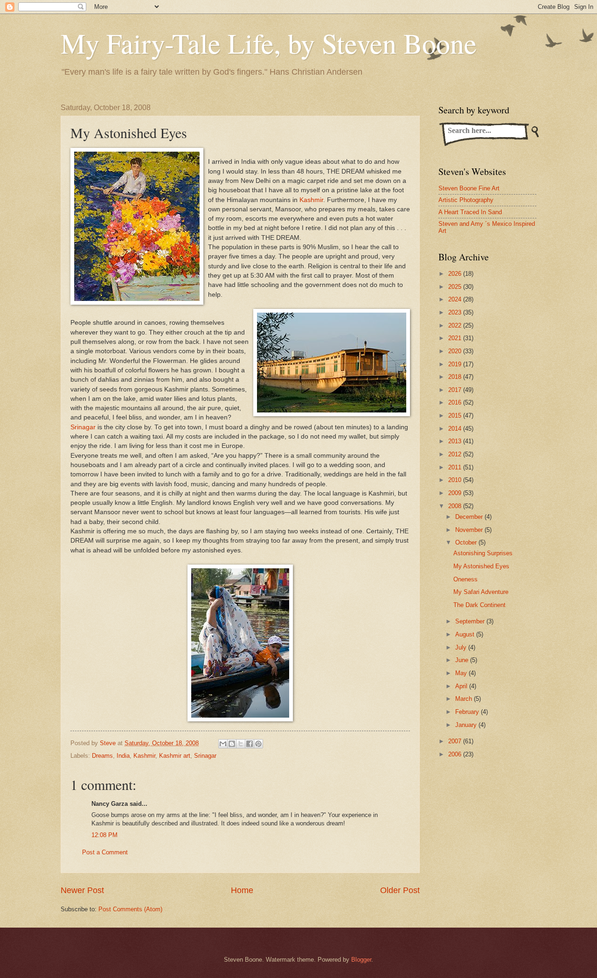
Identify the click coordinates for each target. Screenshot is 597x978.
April (462, 686)
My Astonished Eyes (481, 566)
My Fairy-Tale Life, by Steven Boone (269, 43)
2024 (455, 299)
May (462, 673)
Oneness (465, 579)
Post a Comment (105, 852)
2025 (455, 286)
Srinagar (83, 427)
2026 (455, 273)
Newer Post (82, 890)
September (470, 621)
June (462, 660)
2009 (455, 492)
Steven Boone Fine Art (469, 188)
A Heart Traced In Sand (470, 212)
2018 (455, 376)
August (465, 634)
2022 (455, 325)
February (468, 711)
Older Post (400, 890)
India (123, 755)
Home (242, 890)
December (470, 516)
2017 (455, 389)
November (470, 529)
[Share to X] (240, 743)
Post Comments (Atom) (130, 909)
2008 (455, 506)
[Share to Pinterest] (258, 743)
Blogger (361, 959)
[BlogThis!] (231, 743)
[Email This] (223, 743)
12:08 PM (104, 834)
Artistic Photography (465, 199)
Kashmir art (174, 755)
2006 (455, 754)
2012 (455, 454)
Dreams (102, 755)
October (467, 542)
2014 (455, 428)
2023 (455, 312)
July (461, 647)
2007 (455, 741)
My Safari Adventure (480, 591)
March (464, 698)
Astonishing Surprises (483, 553)
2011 (455, 467)
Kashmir (311, 199)
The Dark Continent (479, 604)
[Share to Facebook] (249, 743)
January (467, 724)
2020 (455, 351)
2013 (455, 441)
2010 (455, 479)
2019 (455, 364)
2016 (455, 402)
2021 (455, 338)
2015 (455, 415)
